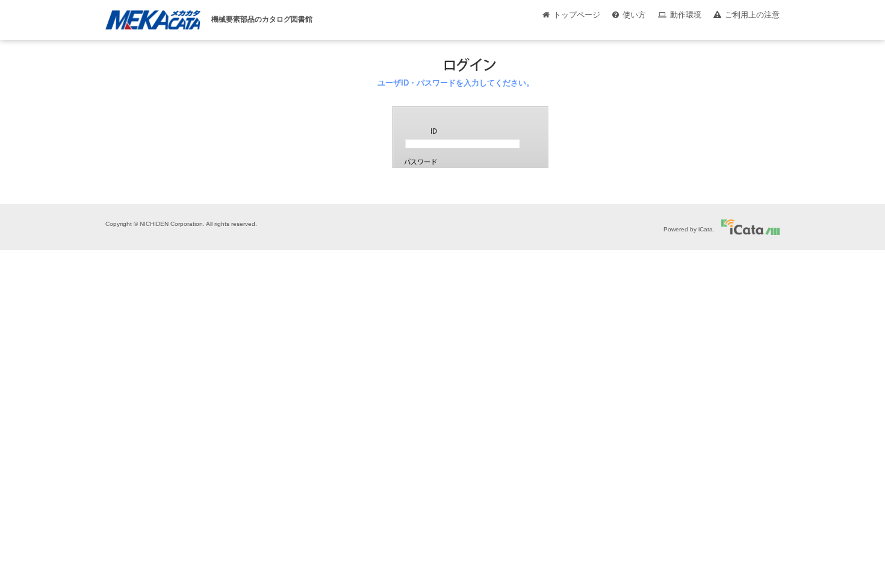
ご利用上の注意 (752, 14)
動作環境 (685, 14)
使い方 (634, 14)
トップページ (576, 14)
